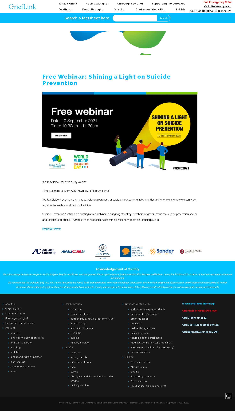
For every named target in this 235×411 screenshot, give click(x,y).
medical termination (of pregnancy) (151, 342)
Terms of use (78, 403)
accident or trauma (82, 328)
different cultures (81, 362)
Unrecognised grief (130, 3)
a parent (15, 333)
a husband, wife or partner (26, 357)
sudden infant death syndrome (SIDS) (92, 318)
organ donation (140, 318)
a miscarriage (78, 323)
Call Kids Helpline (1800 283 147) (210, 11)
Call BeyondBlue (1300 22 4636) (200, 332)
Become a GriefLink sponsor (98, 403)
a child (15, 352)
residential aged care (143, 328)
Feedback (133, 403)
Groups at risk (139, 381)
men (73, 367)
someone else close (23, 366)
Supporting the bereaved (168, 3)
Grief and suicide (141, 362)
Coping (135, 371)
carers (74, 371)
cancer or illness (80, 314)
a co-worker (18, 361)
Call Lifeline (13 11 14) (217, 6)
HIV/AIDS (76, 333)
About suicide (139, 367)
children (75, 352)
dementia (136, 323)
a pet (14, 371)
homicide (76, 309)
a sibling (16, 347)
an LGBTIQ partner (22, 342)
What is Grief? (68, 3)
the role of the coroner (144, 314)
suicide (75, 338)
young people (79, 357)
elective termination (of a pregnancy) (152, 347)
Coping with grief (97, 3)
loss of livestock (140, 352)
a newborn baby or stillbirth (27, 338)
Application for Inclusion (150, 403)
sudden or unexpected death (148, 309)
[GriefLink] (23, 7)
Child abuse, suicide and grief (148, 386)
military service (80, 342)
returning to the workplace (146, 338)
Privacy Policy (64, 403)
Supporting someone (143, 376)
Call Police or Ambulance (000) (199, 310)
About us (10, 304)
